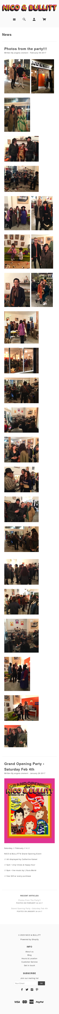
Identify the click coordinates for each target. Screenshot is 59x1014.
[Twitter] (26, 989)
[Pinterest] (37, 989)
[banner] (29, 7)
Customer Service (29, 962)
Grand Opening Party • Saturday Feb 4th (29, 908)
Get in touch (29, 965)
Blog (29, 955)
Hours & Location (29, 958)
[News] (29, 810)
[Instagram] (32, 989)
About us (29, 951)
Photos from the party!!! (25, 48)
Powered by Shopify (29, 939)
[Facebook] (21, 989)
